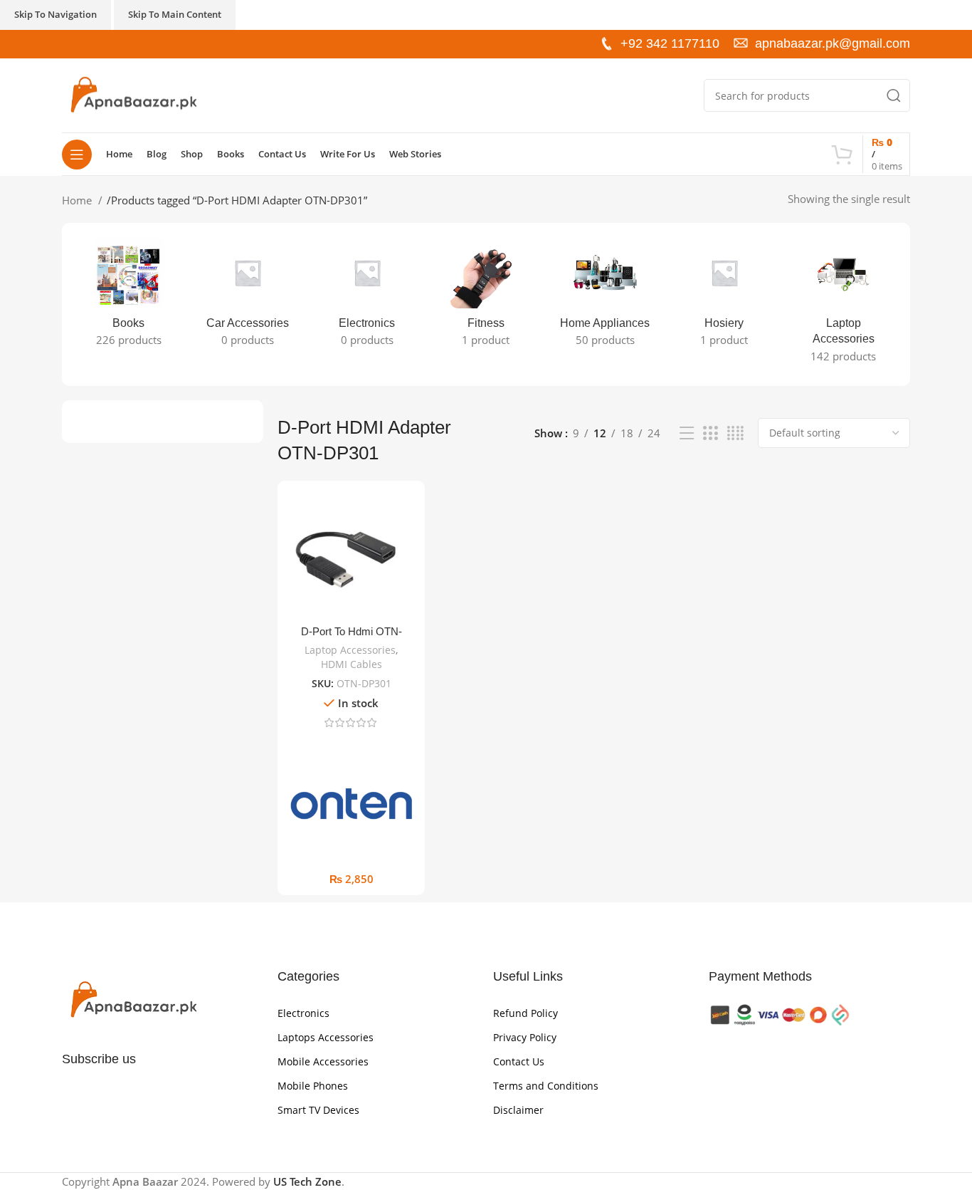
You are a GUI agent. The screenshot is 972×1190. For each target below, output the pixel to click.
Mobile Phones (313, 1085)
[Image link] (133, 999)
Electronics (303, 1013)
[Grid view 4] (735, 433)
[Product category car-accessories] (247, 296)
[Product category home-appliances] (605, 296)
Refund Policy (525, 1013)
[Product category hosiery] (724, 296)
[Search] (893, 95)
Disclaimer (518, 1110)
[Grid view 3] (710, 433)
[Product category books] (128, 296)
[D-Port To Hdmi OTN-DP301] (351, 554)
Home (78, 200)
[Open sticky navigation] (77, 154)
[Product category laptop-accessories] (843, 304)
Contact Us (518, 1061)
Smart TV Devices (318, 1110)
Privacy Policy (524, 1037)
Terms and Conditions (545, 1085)
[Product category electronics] (367, 296)
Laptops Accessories (326, 1037)
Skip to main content (174, 14)
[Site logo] (133, 94)
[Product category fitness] (485, 296)
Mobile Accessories (323, 1061)
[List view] (687, 433)
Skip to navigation (55, 14)
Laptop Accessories (350, 650)
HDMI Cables (351, 664)
